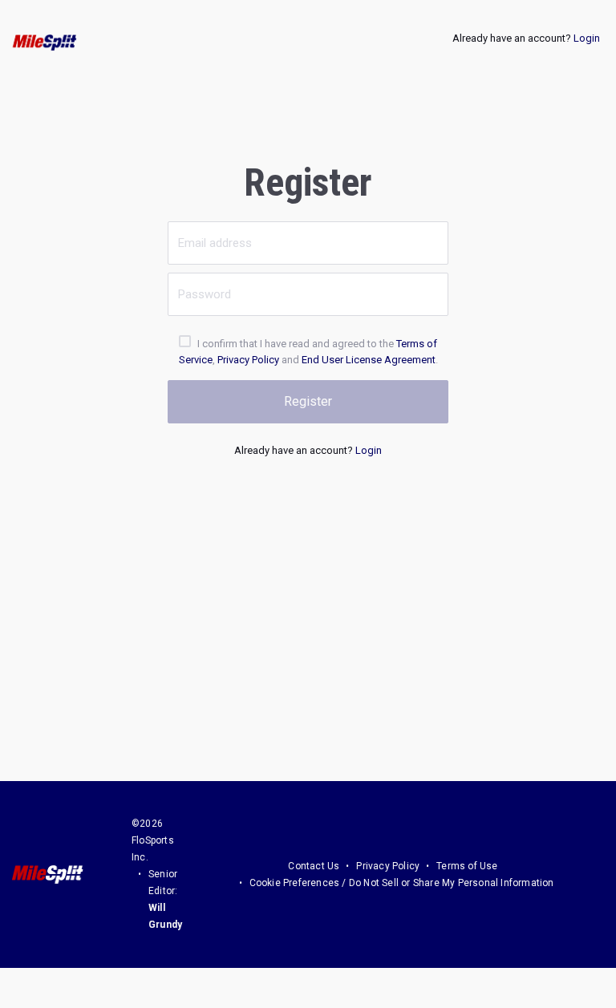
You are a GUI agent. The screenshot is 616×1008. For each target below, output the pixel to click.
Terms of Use (466, 866)
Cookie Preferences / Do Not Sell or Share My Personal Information (401, 883)
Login (586, 38)
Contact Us (313, 866)
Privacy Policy (248, 360)
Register (308, 401)
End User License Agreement (369, 360)
